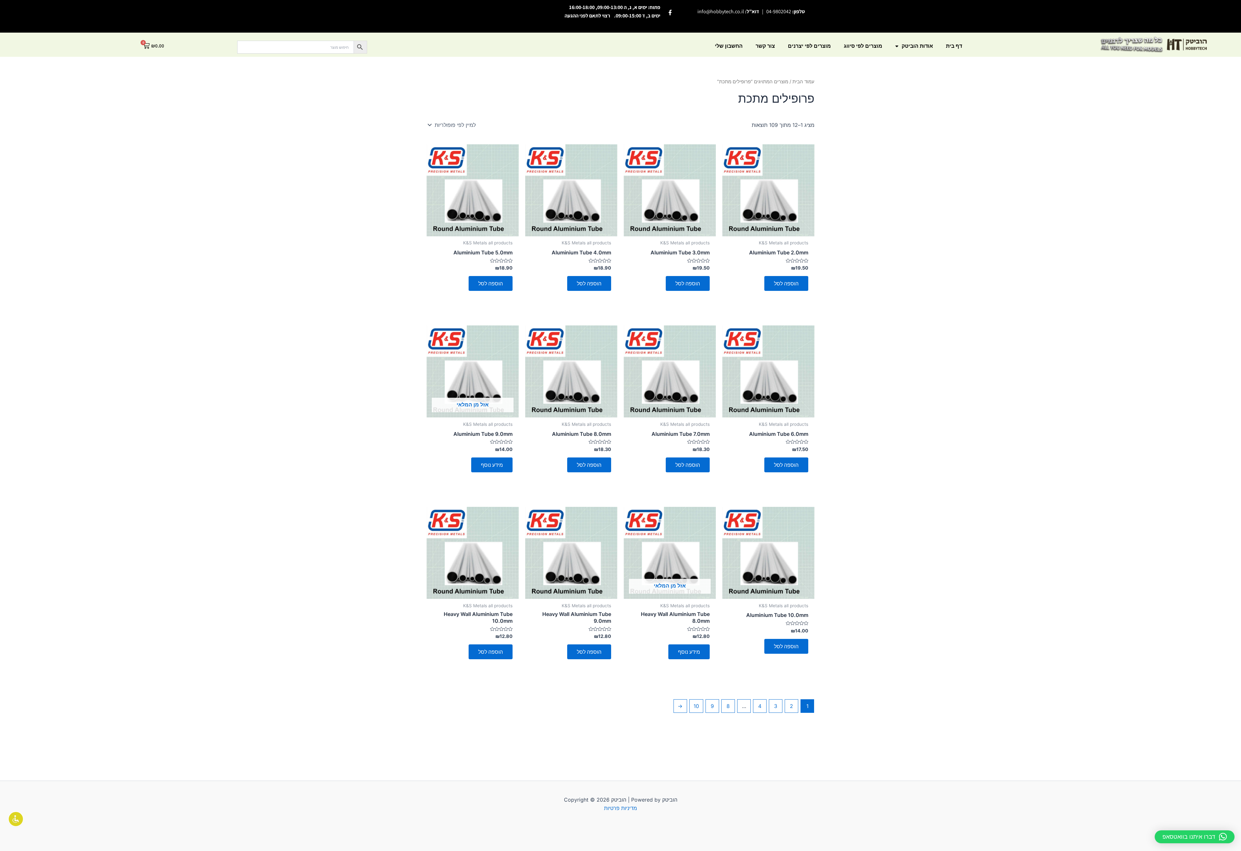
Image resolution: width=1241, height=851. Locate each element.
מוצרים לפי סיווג (863, 46)
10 (696, 706)
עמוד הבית (803, 82)
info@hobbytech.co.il (720, 11)
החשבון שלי (729, 46)
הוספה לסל (786, 283)
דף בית (954, 46)
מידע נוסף (492, 465)
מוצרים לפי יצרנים (809, 46)
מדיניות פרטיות (620, 808)
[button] (1195, 836)
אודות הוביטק (917, 46)
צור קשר (765, 46)
